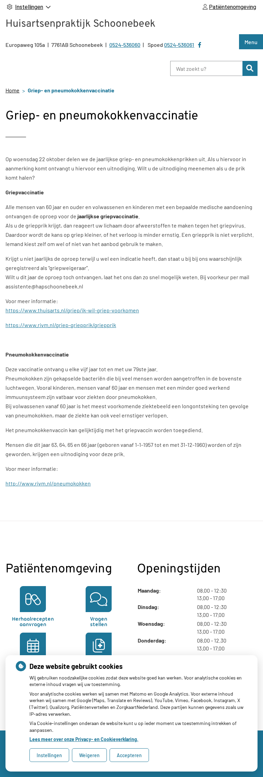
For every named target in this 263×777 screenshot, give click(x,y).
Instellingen (49, 755)
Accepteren (129, 755)
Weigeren (89, 755)
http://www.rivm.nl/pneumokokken (48, 483)
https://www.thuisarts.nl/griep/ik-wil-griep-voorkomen (72, 310)
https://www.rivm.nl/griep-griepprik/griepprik (60, 325)
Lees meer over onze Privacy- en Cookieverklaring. (83, 739)
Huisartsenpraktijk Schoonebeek (80, 24)
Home (12, 90)
